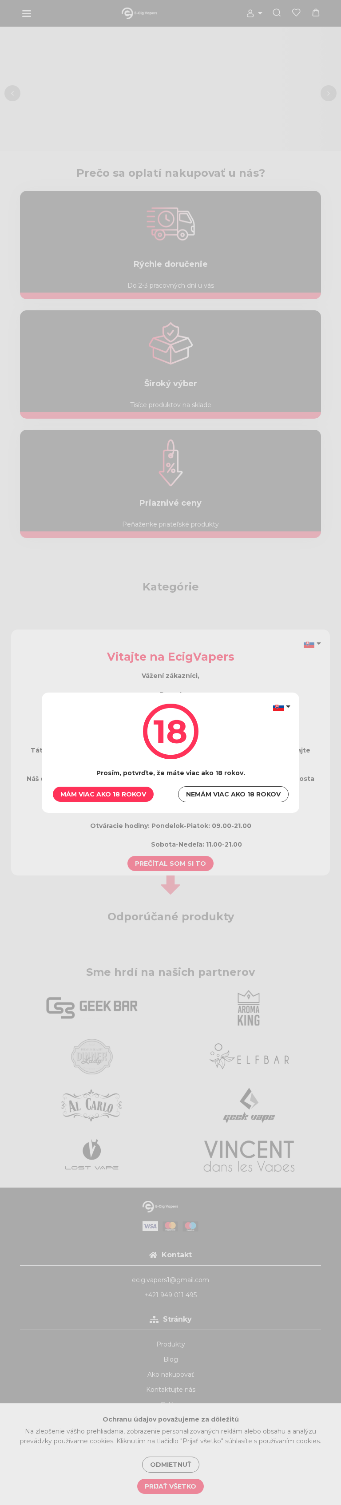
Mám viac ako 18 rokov (103, 794)
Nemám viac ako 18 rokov (233, 794)
